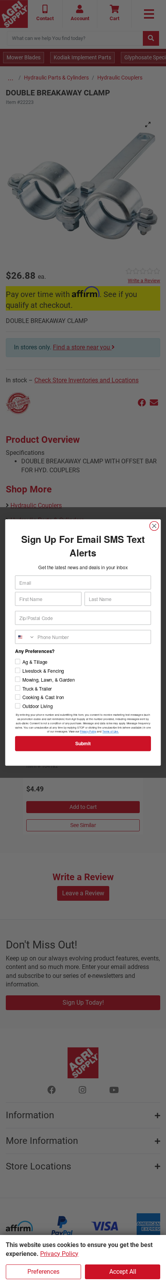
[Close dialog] (154, 526)
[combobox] (25, 636)
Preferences (43, 1271)
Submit (83, 743)
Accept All (122, 1271)
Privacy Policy (59, 1253)
